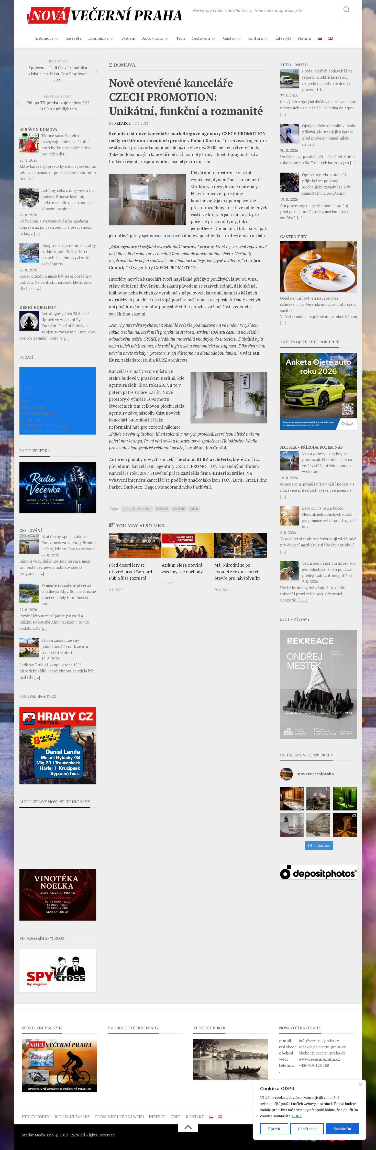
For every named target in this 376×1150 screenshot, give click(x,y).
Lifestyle (283, 38)
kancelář (162, 509)
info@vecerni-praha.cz (319, 1040)
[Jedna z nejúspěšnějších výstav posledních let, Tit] (292, 798)
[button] (318, 684)
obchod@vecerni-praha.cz (322, 1053)
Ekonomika (98, 38)
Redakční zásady (72, 1116)
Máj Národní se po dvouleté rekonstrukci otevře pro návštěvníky (237, 571)
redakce (122, 123)
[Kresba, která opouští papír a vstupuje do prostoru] (292, 825)
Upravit (274, 1128)
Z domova (44, 38)
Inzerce (157, 1116)
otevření (179, 509)
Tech (180, 38)
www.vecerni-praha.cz (319, 1059)
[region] (309, 1110)
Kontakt (195, 1116)
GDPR (297, 1115)
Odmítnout (307, 1128)
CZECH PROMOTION (137, 509)
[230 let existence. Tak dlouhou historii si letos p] (318, 825)
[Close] (360, 1084)
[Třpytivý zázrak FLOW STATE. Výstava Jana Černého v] (345, 798)
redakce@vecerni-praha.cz (322, 1046)
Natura (304, 38)
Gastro (229, 38)
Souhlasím (342, 1128)
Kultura (255, 38)
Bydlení (128, 38)
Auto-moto (152, 38)
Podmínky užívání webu (119, 1116)
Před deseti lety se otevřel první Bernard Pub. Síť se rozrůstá (130, 571)
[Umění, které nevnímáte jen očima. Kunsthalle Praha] (318, 798)
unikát (194, 509)
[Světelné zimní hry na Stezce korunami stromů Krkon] (345, 825)
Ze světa (74, 38)
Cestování (201, 38)
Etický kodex (36, 1116)
